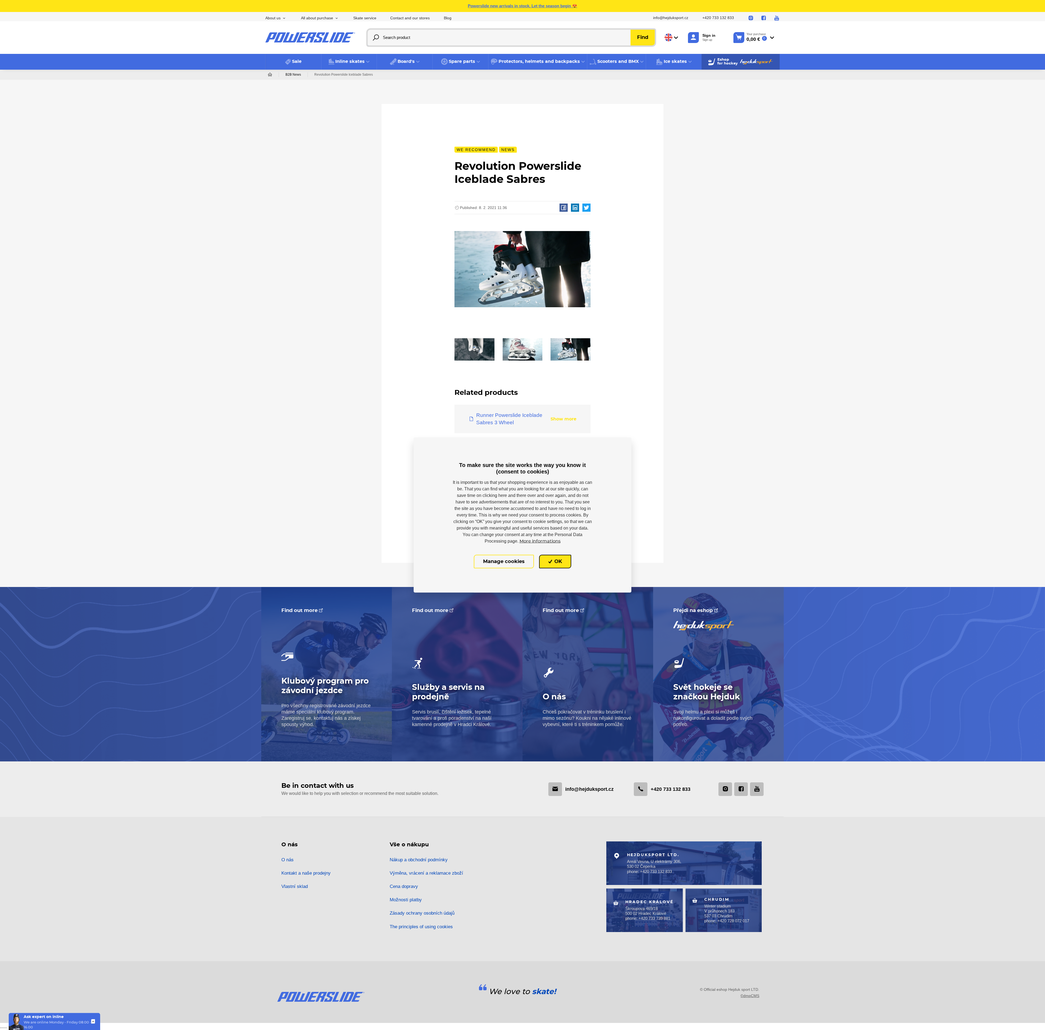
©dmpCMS (749, 996)
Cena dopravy (404, 886)
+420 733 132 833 (718, 18)
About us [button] (273, 18)
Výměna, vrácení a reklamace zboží (426, 873)
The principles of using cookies (421, 926)
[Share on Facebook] (564, 208)
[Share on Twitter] (586, 208)
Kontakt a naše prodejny (306, 873)
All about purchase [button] (317, 18)
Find (642, 37)
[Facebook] (764, 18)
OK (557, 561)
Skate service (364, 18)
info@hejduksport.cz (670, 18)
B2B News (293, 74)
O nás (287, 859)
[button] (349, 62)
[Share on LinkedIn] (575, 208)
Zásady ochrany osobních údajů (422, 913)
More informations (540, 541)
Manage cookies (504, 561)
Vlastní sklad (294, 886)
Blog (447, 18)
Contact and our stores (410, 18)
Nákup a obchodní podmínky (419, 859)
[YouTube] (777, 18)
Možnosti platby (406, 899)
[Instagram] (751, 18)
